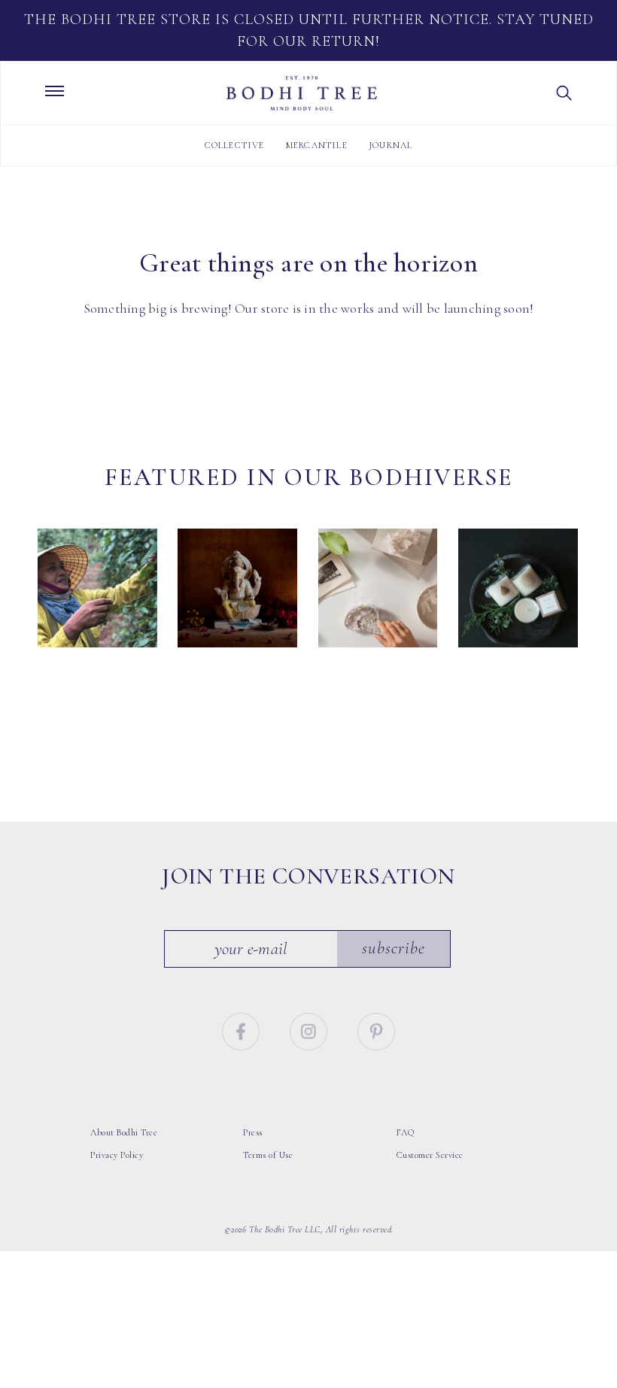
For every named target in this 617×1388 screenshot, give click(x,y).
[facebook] (242, 1029)
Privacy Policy (116, 1155)
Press (253, 1132)
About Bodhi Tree (123, 1132)
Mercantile (317, 145)
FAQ (406, 1132)
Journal (390, 145)
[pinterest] (376, 1029)
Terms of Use (268, 1155)
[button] (564, 93)
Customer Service (430, 1155)
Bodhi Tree (301, 93)
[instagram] (310, 1029)
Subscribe (393, 948)
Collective (235, 145)
